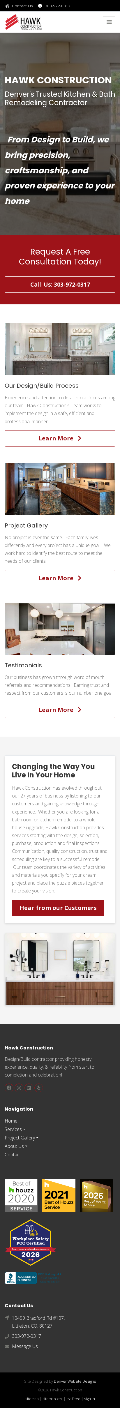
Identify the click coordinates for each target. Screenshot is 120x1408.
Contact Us (22, 5)
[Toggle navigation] (109, 22)
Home (11, 1121)
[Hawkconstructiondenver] (9, 1088)
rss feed (73, 1398)
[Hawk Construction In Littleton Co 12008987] (34, 1277)
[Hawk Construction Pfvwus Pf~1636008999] (21, 1195)
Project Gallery (20, 1137)
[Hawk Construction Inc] (28, 1088)
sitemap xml (53, 1398)
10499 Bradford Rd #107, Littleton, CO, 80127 (38, 1322)
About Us (14, 1146)
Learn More (58, 438)
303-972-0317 (57, 5)
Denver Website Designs (75, 1381)
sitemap (32, 1398)
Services (13, 1129)
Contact (13, 1154)
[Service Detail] (60, 349)
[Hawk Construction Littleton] (38, 1088)
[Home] (24, 22)
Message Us (25, 1346)
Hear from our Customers (58, 908)
